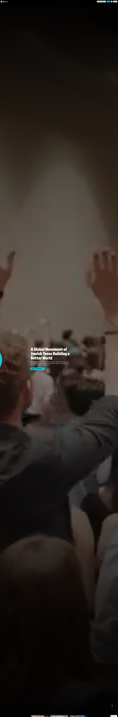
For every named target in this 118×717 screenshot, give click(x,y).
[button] (1, 1)
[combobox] (113, 716)
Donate (108, 1)
